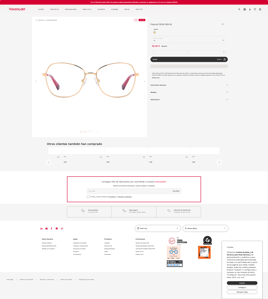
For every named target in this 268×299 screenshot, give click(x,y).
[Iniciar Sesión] (250, 9)
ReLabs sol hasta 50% (142, 243)
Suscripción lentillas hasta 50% (145, 248)
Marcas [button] (126, 9)
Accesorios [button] (101, 9)
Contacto (76, 251)
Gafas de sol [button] (54, 9)
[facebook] (51, 228)
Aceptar (242, 283)
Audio (106, 251)
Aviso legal (10, 279)
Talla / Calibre (158, 38)
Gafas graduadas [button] (70, 9)
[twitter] (46, 228)
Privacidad (112, 196)
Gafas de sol (108, 246)
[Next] (219, 162)
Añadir (187, 59)
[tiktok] (62, 228)
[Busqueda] (239, 9)
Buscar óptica (192, 228)
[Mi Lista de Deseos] (255, 9)
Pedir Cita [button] (139, 9)
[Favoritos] (86, 157)
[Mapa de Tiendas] (244, 9)
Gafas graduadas (109, 248)
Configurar (242, 287)
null (51, 156)
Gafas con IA (140, 251)
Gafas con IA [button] (87, 9)
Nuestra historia (47, 243)
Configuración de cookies (86, 279)
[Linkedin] (41, 228)
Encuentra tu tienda (79, 248)
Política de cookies (66, 279)
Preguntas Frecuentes (79, 243)
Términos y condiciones (47, 279)
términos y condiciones (125, 196)
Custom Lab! (139, 254)
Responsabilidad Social (49, 246)
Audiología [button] (114, 9)
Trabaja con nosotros (48, 248)
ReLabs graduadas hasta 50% (145, 246)
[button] (36, 80)
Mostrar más (155, 77)
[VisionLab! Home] (21, 9)
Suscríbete (176, 191)
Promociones (77, 254)
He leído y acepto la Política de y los (111, 196)
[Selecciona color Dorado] (155, 32)
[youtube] (56, 228)
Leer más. (241, 277)
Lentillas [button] (41, 9)
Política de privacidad (26, 279)
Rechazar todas (242, 292)
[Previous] (48, 162)
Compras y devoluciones (80, 246)
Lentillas (107, 243)
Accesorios (107, 254)
